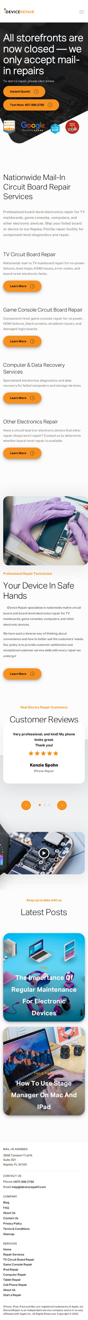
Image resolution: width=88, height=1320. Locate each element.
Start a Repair (12, 1295)
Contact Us (10, 1218)
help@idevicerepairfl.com (29, 1187)
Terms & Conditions (16, 1229)
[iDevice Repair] (19, 11)
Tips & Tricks (44, 1073)
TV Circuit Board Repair (18, 1259)
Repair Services (13, 1254)
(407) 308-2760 (23, 1182)
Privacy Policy (12, 1223)
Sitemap (8, 1234)
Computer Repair (14, 1275)
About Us (9, 1213)
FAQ (6, 1207)
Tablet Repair (12, 1280)
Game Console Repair (17, 1264)
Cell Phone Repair (15, 1284)
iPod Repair (10, 1269)
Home (7, 1249)
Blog (44, 967)
